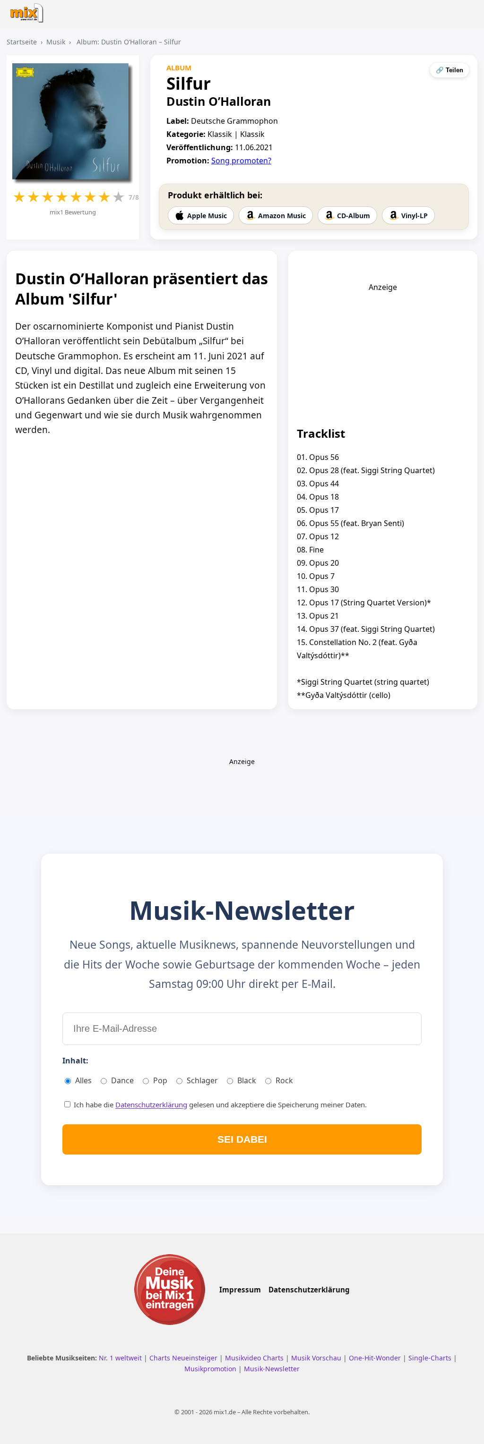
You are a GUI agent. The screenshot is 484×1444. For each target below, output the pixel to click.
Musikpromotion (211, 1368)
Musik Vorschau (317, 1357)
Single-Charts (430, 1357)
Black (246, 1080)
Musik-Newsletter (272, 1368)
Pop (160, 1080)
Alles (83, 1080)
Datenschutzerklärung (151, 1104)
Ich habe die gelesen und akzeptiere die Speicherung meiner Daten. (219, 1104)
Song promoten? (241, 160)
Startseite (22, 41)
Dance (122, 1080)
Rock (284, 1080)
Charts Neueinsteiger (184, 1357)
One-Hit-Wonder (376, 1357)
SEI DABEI (242, 1139)
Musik (55, 41)
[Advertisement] (383, 351)
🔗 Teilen (449, 70)
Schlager (202, 1080)
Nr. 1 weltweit (121, 1357)
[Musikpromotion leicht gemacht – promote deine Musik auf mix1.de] (169, 1289)
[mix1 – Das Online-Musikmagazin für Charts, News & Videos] (29, 10)
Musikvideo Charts (255, 1357)
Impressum (240, 1289)
